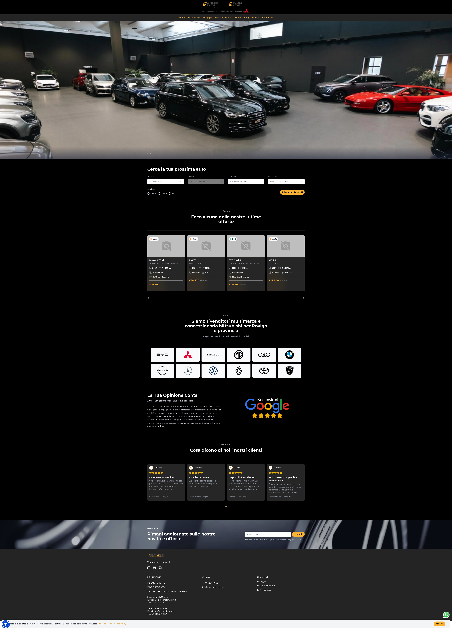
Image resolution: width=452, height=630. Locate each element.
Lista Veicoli (194, 17)
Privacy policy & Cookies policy (112, 624)
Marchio (150, 177)
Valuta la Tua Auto (223, 17)
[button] (5, 624)
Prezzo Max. (273, 177)
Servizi (238, 17)
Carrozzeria (232, 177)
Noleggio (207, 17)
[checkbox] (148, 193)
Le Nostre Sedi (264, 590)
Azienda (255, 17)
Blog (246, 17)
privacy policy (295, 540)
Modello (191, 177)
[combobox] (165, 181)
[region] (226, 267)
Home (182, 17)
